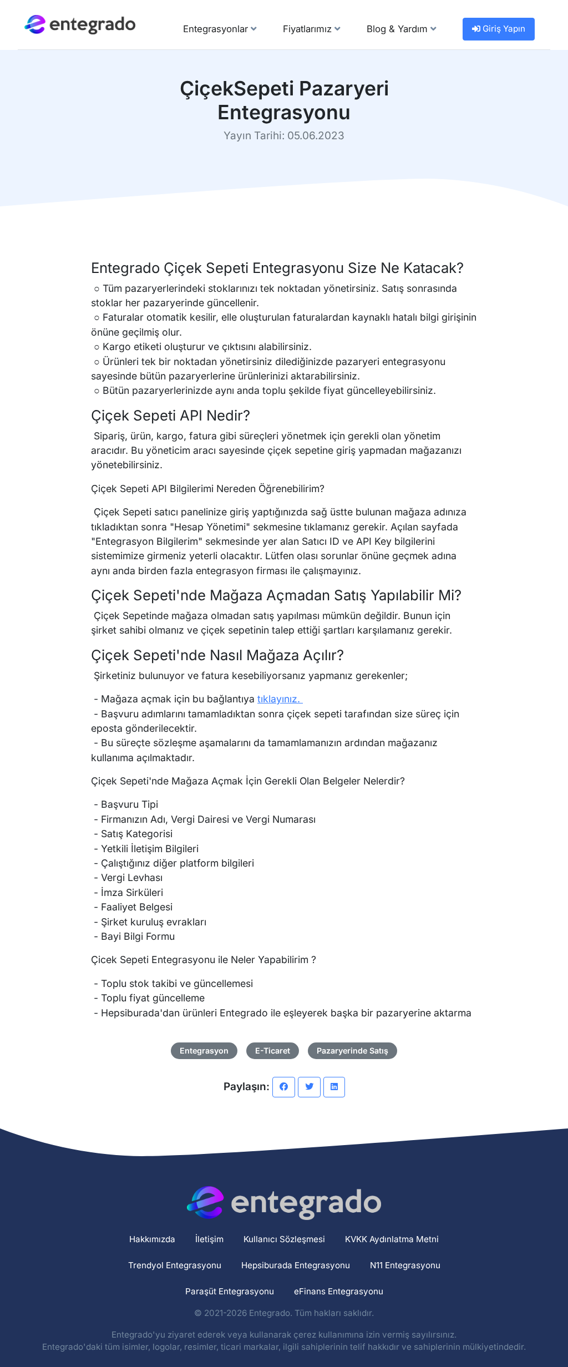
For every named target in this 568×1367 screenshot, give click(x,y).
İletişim (209, 1239)
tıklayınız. (280, 699)
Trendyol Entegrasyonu (174, 1265)
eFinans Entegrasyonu (338, 1291)
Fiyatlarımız (308, 28)
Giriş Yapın (502, 28)
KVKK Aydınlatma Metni (392, 1239)
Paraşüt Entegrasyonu (229, 1291)
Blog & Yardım (398, 28)
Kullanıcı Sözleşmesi (284, 1239)
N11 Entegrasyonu (405, 1265)
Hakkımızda (152, 1239)
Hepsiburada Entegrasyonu (295, 1265)
